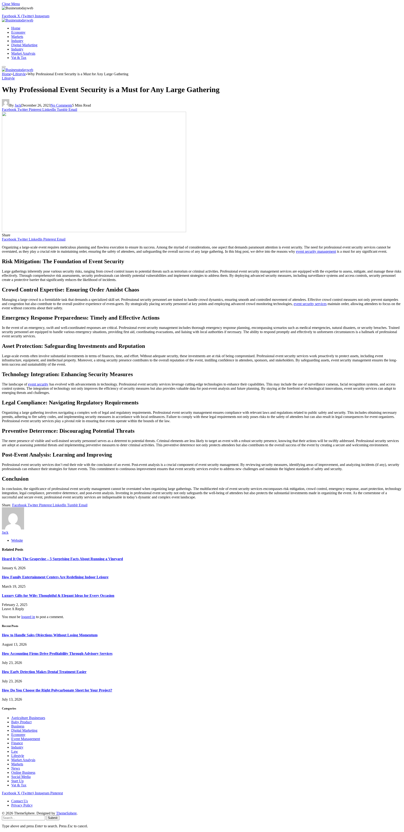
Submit (53, 818)
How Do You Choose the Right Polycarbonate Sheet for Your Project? (57, 690)
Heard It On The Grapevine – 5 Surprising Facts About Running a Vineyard (62, 559)
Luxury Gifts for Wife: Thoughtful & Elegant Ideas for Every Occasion (58, 596)
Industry (17, 41)
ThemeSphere (66, 813)
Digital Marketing (24, 45)
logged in (28, 617)
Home (15, 28)
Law (14, 751)
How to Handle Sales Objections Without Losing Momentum (49, 635)
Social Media (21, 777)
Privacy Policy (22, 805)
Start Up (17, 781)
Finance (17, 743)
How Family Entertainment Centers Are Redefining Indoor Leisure (55, 577)
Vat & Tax (18, 58)
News (15, 768)
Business (17, 726)
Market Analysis (23, 53)
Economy (18, 32)
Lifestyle (8, 78)
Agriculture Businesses (28, 718)
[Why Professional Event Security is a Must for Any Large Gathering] (94, 231)
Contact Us (19, 801)
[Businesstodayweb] (17, 20)
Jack (18, 105)
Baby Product (21, 722)
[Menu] (4, 67)
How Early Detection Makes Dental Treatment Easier (44, 672)
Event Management (25, 739)
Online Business (23, 772)
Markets (17, 37)
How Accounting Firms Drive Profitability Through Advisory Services (57, 654)
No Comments (61, 105)
